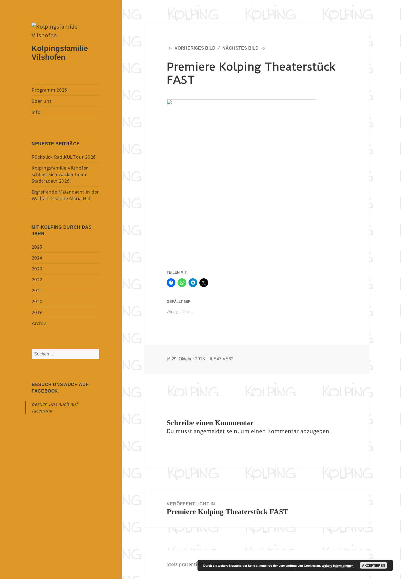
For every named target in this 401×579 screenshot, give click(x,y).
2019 (37, 312)
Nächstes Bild (240, 48)
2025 (37, 247)
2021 (37, 290)
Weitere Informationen (338, 565)
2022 (37, 279)
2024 (37, 258)
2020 (37, 301)
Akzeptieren (373, 565)
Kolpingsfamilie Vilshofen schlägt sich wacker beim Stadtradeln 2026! (60, 174)
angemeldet (209, 431)
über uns (42, 101)
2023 (37, 269)
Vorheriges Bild (195, 48)
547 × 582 (224, 359)
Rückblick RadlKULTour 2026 (63, 157)
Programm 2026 (49, 90)
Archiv (39, 323)
